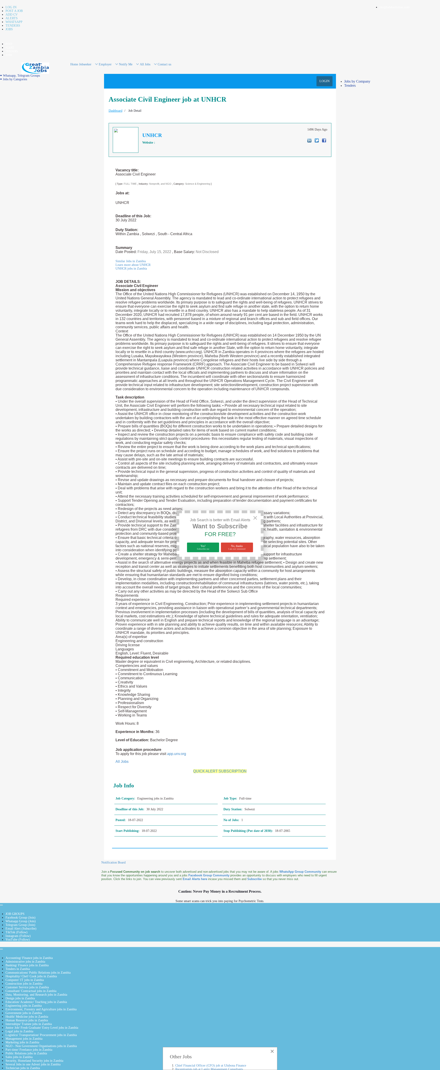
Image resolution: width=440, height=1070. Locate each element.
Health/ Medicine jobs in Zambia (27, 1016)
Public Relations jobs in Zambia (26, 1053)
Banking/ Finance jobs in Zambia (27, 965)
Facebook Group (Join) (21, 917)
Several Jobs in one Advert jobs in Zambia (33, 1064)
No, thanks (236, 547)
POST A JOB (14, 11)
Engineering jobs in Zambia (24, 1005)
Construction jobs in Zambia (24, 983)
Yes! (203, 547)
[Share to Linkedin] (309, 140)
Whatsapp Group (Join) (21, 921)
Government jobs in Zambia (24, 1013)
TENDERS (13, 25)
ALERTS (12, 18)
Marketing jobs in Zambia (22, 1042)
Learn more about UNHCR (133, 265)
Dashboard (115, 110)
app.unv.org (176, 754)
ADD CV (12, 14)
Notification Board (113, 862)
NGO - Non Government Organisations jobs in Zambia (41, 1046)
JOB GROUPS (15, 914)
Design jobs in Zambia (20, 998)
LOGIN (324, 81)
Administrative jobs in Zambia (25, 961)
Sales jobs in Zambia (19, 1057)
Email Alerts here (195, 879)
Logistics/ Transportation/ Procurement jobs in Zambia (41, 1035)
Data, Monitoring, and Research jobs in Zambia (36, 994)
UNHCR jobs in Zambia (131, 268)
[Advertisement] (50, 113)
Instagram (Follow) (18, 936)
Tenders (350, 85)
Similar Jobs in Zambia (131, 261)
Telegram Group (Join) (20, 925)
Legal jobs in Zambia (19, 1031)
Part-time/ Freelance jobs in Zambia (29, 1049)
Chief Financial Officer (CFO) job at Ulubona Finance (210, 1065)
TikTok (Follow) (17, 932)
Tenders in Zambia (18, 969)
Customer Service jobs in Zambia (27, 987)
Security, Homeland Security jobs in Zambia (34, 1060)
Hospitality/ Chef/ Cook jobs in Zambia (31, 976)
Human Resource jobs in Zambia (27, 1020)
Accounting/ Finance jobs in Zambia (29, 958)
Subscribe (254, 879)
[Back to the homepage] (35, 68)
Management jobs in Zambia (24, 1038)
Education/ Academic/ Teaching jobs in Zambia (36, 1002)
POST (9, 44)
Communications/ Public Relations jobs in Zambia (38, 972)
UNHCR (152, 135)
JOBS (9, 29)
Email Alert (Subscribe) (21, 928)
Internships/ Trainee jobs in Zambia (29, 1024)
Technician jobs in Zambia (23, 1068)
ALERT (10, 47)
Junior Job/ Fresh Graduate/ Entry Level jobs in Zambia (42, 1027)
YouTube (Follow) (18, 939)
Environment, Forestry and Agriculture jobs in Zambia (41, 1009)
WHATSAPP (14, 22)
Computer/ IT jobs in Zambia (25, 980)
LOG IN (11, 7)
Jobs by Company (357, 81)
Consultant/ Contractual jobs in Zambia (31, 991)
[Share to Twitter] (317, 140)
